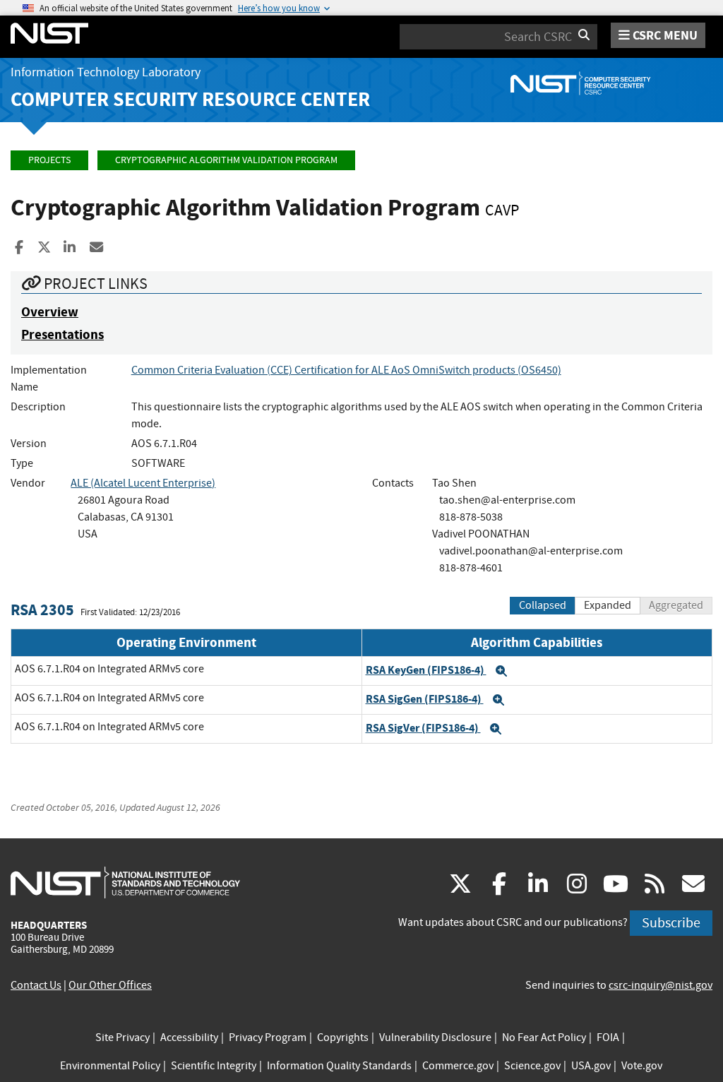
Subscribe (671, 923)
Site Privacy (122, 1037)
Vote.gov (641, 1066)
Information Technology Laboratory (106, 72)
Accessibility (189, 1037)
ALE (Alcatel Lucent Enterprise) (143, 483)
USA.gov (591, 1066)
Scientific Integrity (213, 1066)
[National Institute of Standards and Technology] (125, 882)
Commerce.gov (458, 1066)
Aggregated (676, 605)
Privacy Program (267, 1037)
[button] (501, 671)
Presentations (62, 334)
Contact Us (36, 985)
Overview (49, 312)
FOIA (608, 1037)
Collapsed (542, 605)
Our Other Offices (110, 985)
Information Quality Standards (339, 1066)
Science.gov (532, 1066)
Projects (49, 160)
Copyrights (343, 1037)
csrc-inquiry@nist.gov (660, 985)
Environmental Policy (110, 1066)
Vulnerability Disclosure (435, 1037)
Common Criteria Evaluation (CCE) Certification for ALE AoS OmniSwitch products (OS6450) (346, 370)
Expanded (607, 605)
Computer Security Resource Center (190, 99)
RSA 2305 (42, 610)
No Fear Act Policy (544, 1037)
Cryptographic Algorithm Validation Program (226, 160)
